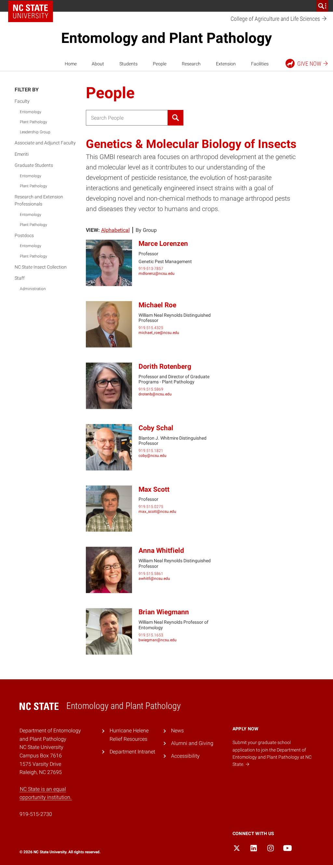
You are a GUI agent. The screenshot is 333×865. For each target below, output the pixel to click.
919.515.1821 (151, 450)
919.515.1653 (151, 635)
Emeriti (22, 154)
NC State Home (30, 11)
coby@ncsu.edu (152, 455)
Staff (20, 278)
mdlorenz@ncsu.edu (157, 273)
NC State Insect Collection (41, 267)
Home (71, 63)
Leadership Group (35, 132)
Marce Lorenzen (163, 243)
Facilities (260, 63)
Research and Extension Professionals (39, 200)
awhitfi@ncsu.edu (154, 578)
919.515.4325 (151, 328)
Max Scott (154, 489)
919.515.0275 (151, 506)
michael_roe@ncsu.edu (159, 332)
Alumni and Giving (192, 743)
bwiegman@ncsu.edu (158, 640)
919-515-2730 (36, 814)
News (177, 730)
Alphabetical (115, 230)
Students (128, 63)
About (98, 63)
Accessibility (185, 756)
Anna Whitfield (161, 550)
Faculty (22, 101)
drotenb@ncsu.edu (155, 394)
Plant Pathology (33, 122)
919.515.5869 (151, 389)
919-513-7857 (151, 268)
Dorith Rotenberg (165, 366)
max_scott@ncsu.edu (157, 511)
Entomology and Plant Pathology (166, 38)
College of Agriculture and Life (276, 18)
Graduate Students (34, 165)
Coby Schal (156, 428)
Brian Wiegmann (164, 612)
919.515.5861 (151, 573)
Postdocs (24, 235)
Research (191, 63)
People (159, 63)
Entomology (30, 112)
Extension (226, 63)
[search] (322, 6)
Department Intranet (132, 752)
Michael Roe (157, 305)
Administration (33, 288)
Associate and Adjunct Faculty (45, 142)
